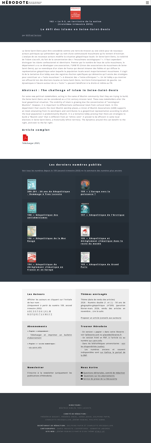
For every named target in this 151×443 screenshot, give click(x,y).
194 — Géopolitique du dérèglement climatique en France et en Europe (45, 267)
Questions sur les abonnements (99, 376)
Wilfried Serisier (33, 35)
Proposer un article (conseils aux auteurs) (101, 318)
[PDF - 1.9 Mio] (25, 140)
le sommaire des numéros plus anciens (103, 170)
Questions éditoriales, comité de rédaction (104, 373)
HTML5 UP (100, 431)
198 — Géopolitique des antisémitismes (42, 216)
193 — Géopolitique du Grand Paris (100, 265)
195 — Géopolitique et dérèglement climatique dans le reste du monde (102, 241)
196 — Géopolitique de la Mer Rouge (46, 239)
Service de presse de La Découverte (100, 379)
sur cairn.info (95, 340)
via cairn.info (35, 347)
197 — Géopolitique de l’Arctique (103, 215)
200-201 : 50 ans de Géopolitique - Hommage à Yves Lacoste (48, 192)
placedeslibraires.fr (112, 334)
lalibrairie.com (92, 334)
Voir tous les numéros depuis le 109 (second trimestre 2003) (51, 170)
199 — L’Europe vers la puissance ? (95, 192)
